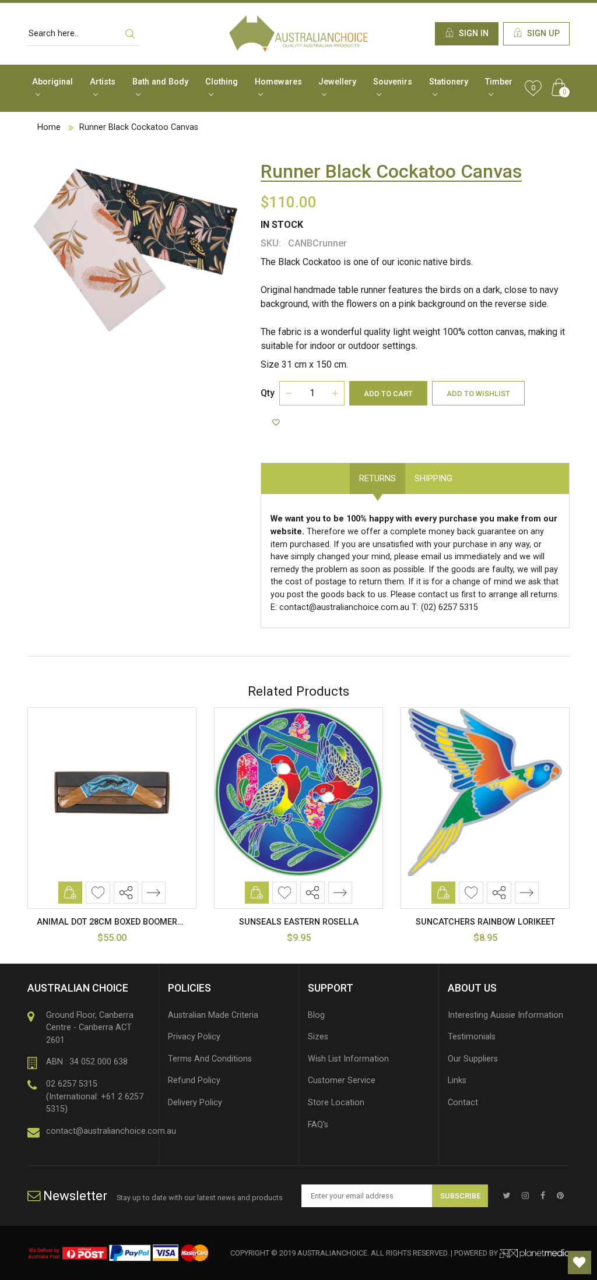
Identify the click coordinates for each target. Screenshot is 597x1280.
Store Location (336, 1103)
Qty (268, 393)
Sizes (318, 1037)
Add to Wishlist (478, 393)
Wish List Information (348, 1059)
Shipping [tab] (433, 479)
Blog (316, 1015)
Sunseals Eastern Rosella (299, 922)
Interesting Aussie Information (505, 1015)
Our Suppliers (473, 1059)
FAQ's (318, 1125)
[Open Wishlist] (579, 1262)
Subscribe (460, 1195)
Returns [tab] (377, 479)
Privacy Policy (194, 1037)
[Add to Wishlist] (277, 423)
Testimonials (472, 1037)
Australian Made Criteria (213, 1015)
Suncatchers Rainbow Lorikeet (485, 922)
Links (457, 1080)
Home (49, 127)
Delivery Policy (195, 1103)
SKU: (271, 243)
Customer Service (341, 1080)
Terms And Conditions (210, 1059)
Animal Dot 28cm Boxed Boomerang (116, 922)
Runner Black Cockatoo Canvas (138, 127)
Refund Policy (194, 1080)
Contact (463, 1103)
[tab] (471, 472)
